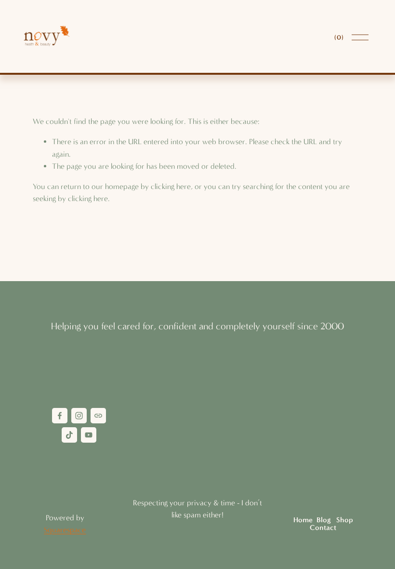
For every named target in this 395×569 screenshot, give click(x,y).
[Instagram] (79, 415)
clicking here (171, 186)
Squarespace (65, 529)
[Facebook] (59, 415)
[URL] (98, 415)
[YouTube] (88, 435)
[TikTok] (69, 435)
